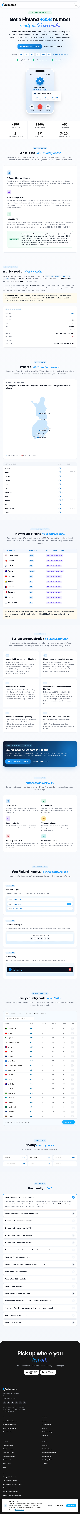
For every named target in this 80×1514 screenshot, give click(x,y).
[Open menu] (76, 5)
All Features (45, 1421)
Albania (10, 1033)
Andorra (10, 1047)
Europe (13, 1014)
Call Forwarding (47, 1432)
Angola (10, 1052)
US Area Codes (8, 1445)
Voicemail (45, 1435)
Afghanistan (12, 1028)
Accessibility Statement (10, 1491)
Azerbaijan (11, 1093)
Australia (11, 1084)
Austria (10, 1088)
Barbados (11, 1111)
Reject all (60, 1505)
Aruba (10, 1079)
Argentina (11, 1070)
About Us (45, 1445)
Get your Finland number (17, 761)
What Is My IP (7, 1463)
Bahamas (11, 1098)
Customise (49, 1505)
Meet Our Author (47, 1449)
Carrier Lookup (8, 1460)
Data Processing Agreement (12, 1495)
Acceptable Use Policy (10, 1477)
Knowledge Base (47, 1460)
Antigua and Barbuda (15, 1065)
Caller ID (44, 1428)
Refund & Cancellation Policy (12, 1484)
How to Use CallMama (49, 1452)
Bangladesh (12, 1107)
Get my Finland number (28, 46)
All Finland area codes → (60, 54)
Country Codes (8, 1449)
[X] (16, 1402)
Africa (36, 1014)
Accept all (71, 1505)
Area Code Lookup (9, 1456)
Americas (28, 1014)
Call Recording (46, 1424)
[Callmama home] (9, 4)
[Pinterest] (4, 1402)
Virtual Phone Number (10, 1421)
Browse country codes (52, 46)
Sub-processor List (9, 1488)
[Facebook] (20, 1402)
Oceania (44, 1014)
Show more (67, 1122)
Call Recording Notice (10, 1480)
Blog (4, 1467)
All (7, 1014)
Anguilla (10, 1056)
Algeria (10, 1038)
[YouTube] (8, 1402)
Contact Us (45, 1463)
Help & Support (46, 1456)
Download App (7, 1432)
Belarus (10, 1116)
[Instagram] (24, 1402)
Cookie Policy (19, 1510)
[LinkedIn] (12, 1402)
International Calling (9, 1424)
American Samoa (13, 1042)
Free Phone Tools (8, 1452)
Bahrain (10, 1102)
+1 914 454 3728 (8, 1411)
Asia (20, 1014)
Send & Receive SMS (9, 1428)
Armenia (11, 1075)
